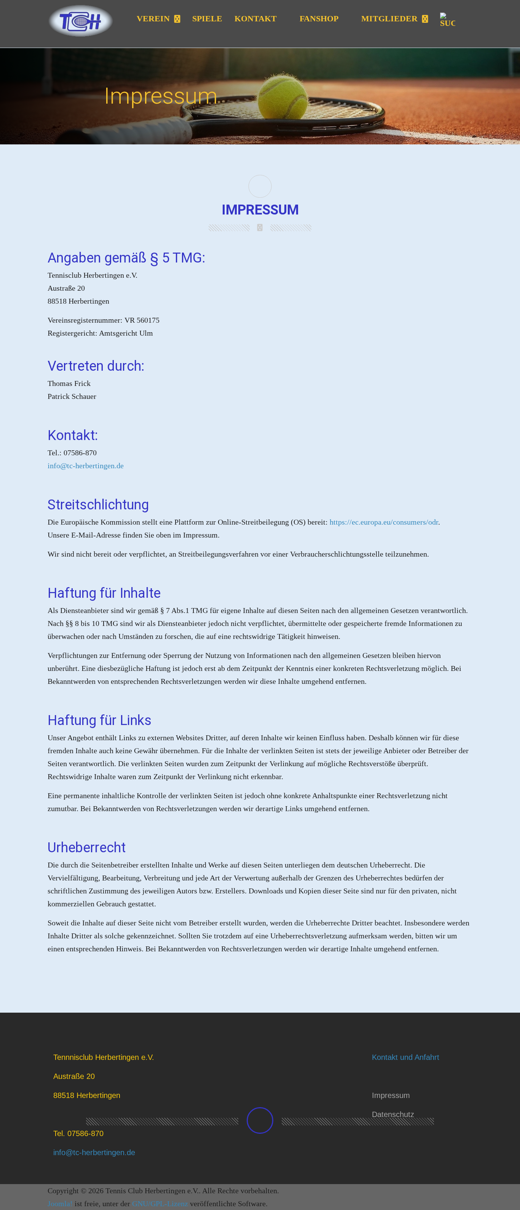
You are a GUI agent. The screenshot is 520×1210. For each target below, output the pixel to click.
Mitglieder (389, 18)
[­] (260, 1120)
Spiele (207, 18)
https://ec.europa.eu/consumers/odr (384, 522)
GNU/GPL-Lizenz (160, 1203)
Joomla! (60, 1203)
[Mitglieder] (424, 19)
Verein (153, 18)
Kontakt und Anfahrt (405, 1057)
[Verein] (176, 19)
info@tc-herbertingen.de (86, 465)
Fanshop (319, 18)
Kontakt (255, 18)
